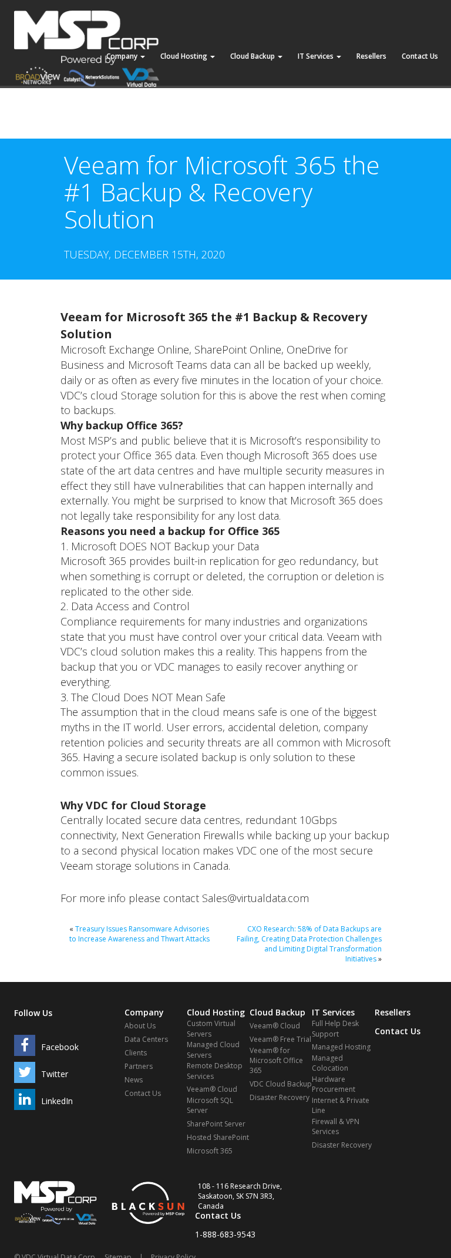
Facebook (60, 1046)
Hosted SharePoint (218, 1137)
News (133, 1080)
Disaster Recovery (279, 1097)
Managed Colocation (330, 1063)
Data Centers (146, 1039)
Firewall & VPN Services (335, 1126)
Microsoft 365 (210, 1151)
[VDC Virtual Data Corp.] (86, 14)
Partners (138, 1066)
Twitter (54, 1073)
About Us (140, 1026)
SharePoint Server (216, 1124)
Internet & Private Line (340, 1105)
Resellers (371, 56)
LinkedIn (57, 1100)
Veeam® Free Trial (280, 1039)
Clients (135, 1053)
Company (122, 56)
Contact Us (420, 56)
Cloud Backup (253, 56)
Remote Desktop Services (215, 1071)
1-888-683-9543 (225, 1234)
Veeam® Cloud (212, 1089)
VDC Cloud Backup (281, 1084)
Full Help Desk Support (335, 1028)
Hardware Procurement (333, 1084)
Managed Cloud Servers (213, 1049)
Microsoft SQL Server (210, 1105)
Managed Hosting (341, 1047)
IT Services (316, 56)
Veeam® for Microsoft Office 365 (276, 1060)
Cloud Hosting (184, 56)
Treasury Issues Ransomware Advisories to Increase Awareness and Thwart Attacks (139, 934)
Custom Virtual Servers (211, 1028)
